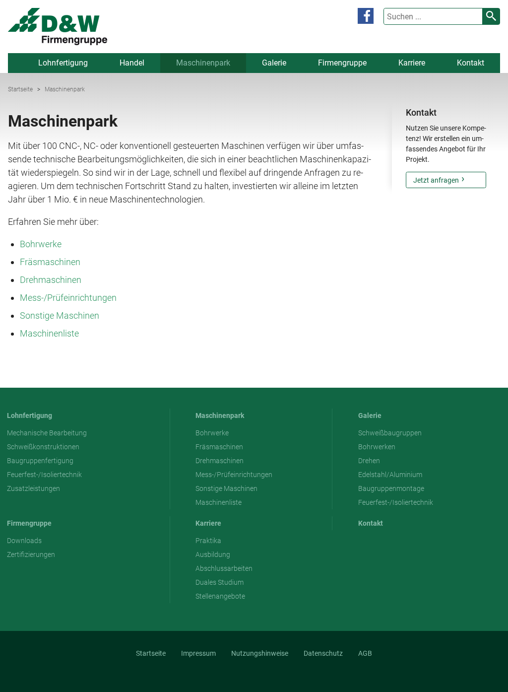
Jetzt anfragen (436, 180)
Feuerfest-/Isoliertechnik (44, 475)
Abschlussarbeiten (224, 568)
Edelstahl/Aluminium (390, 475)
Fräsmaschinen (50, 262)
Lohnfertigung (63, 63)
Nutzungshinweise (259, 653)
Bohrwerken (376, 447)
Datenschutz (323, 653)
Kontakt (470, 63)
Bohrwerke (41, 244)
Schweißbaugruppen (390, 433)
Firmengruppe (342, 63)
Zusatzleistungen (33, 488)
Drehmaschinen (50, 280)
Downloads (24, 541)
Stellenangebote (220, 596)
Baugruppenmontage (391, 488)
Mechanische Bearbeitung (47, 433)
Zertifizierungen (31, 554)
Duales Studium (219, 582)
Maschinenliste (49, 333)
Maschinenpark (203, 63)
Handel (132, 63)
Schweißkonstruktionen (43, 447)
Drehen (369, 461)
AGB (365, 653)
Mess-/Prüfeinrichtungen (68, 297)
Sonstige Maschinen (59, 315)
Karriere (411, 63)
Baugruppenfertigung (40, 461)
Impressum (198, 653)
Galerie (274, 63)
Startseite (20, 89)
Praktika (208, 541)
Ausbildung (212, 554)
